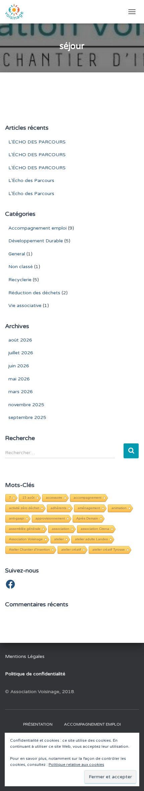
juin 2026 (18, 366)
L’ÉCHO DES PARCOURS (37, 142)
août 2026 (20, 340)
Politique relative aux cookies (76, 764)
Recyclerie (19, 280)
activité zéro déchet (24, 508)
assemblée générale (25, 529)
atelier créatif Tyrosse (108, 549)
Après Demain (87, 518)
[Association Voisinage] (16, 11)
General (16, 254)
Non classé (20, 266)
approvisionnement (50, 518)
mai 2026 (19, 379)
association (60, 529)
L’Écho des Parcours (31, 180)
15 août (28, 497)
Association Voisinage (26, 539)
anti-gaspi (16, 518)
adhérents (58, 508)
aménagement (89, 508)
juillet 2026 (20, 353)
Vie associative (25, 305)
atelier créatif (71, 549)
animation (119, 508)
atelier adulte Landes (91, 539)
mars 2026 (20, 391)
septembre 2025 (27, 417)
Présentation (38, 724)
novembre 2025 (26, 405)
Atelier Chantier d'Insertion (29, 549)
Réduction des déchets (34, 293)
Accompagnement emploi (37, 228)
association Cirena (95, 529)
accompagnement (87, 497)
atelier (59, 539)
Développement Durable (35, 241)
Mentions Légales (25, 656)
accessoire (54, 497)
